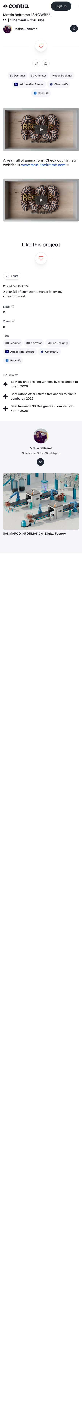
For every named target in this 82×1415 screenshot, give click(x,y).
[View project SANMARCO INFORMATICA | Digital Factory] (41, 501)
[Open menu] (76, 6)
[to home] (16, 6)
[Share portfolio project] (46, 63)
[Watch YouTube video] (41, 129)
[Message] (74, 28)
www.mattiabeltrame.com (43, 165)
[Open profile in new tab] (7, 29)
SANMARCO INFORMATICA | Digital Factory (34, 533)
